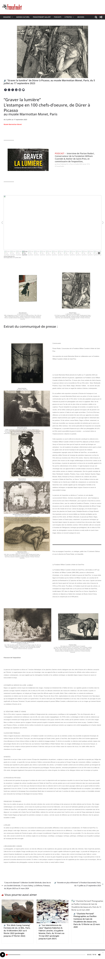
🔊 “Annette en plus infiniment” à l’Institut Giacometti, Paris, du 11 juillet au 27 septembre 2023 (77, 884)
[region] (52, 225)
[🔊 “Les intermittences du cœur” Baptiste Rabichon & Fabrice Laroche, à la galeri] (52, 901)
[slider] (45, 954)
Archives (80, 17)
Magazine (7, 17)
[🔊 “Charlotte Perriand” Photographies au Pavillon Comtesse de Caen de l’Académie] (87, 901)
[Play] (2, 954)
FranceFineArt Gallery (42, 17)
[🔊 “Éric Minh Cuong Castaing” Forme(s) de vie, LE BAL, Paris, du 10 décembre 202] (18, 901)
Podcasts (57, 17)
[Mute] (99, 954)
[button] (12, 17)
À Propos (68, 17)
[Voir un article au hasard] (100, 17)
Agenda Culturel (23, 17)
